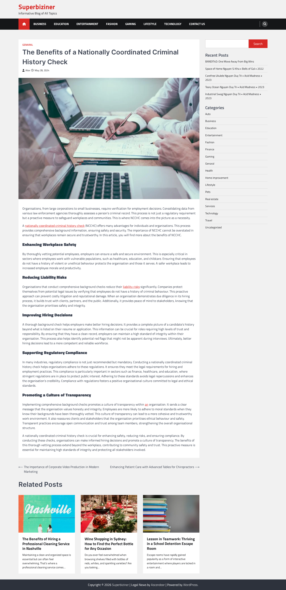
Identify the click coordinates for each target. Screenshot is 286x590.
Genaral (27, 44)
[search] (265, 24)
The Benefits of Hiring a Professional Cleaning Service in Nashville (46, 544)
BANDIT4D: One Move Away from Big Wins (229, 61)
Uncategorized (213, 227)
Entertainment (87, 24)
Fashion (112, 24)
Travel (208, 220)
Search (258, 43)
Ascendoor (158, 584)
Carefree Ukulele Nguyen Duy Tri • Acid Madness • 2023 (233, 77)
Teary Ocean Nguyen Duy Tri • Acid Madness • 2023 (234, 87)
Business (39, 24)
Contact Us (197, 24)
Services (210, 206)
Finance (209, 149)
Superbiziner (36, 7)
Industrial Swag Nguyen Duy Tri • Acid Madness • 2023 (233, 96)
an (146, 404)
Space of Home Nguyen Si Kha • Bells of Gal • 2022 (234, 68)
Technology (172, 24)
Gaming (130, 24)
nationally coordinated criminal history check (55, 225)
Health (209, 170)
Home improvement (216, 177)
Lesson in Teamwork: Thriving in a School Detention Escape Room (171, 544)
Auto (208, 114)
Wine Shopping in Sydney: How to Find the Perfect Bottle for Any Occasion (109, 544)
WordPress (190, 584)
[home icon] (24, 24)
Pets (208, 192)
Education (61, 24)
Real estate (211, 199)
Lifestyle (150, 24)
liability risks (131, 286)
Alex (27, 70)
